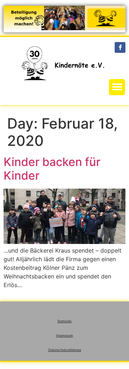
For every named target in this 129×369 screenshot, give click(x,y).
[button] (117, 87)
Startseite (64, 321)
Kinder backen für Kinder (52, 169)
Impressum (64, 335)
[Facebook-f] (120, 47)
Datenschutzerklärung (64, 350)
